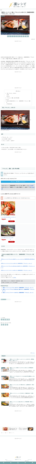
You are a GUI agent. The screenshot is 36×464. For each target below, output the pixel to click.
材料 (8, 94)
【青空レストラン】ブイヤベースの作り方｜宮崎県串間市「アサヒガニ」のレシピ (16, 270)
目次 (16, 91)
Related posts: (9, 103)
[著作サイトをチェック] (1, 324)
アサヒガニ (8, 299)
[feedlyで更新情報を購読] (5, 324)
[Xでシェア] (9, 36)
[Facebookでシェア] (14, 36)
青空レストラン (4, 299)
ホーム (6, 459)
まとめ (7, 99)
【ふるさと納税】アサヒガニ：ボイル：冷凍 (6, 237)
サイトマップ (30, 459)
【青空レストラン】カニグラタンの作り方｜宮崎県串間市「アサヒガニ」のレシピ (16, 263)
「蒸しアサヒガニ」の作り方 (11, 93)
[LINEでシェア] (22, 36)
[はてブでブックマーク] (18, 36)
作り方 (8, 96)
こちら (30, 185)
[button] (27, 36)
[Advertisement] (18, 48)
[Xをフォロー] (3, 324)
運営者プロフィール (18, 459)
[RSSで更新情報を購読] (7, 324)
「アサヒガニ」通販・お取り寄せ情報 (12, 97)
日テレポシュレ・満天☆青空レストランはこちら (18, 181)
